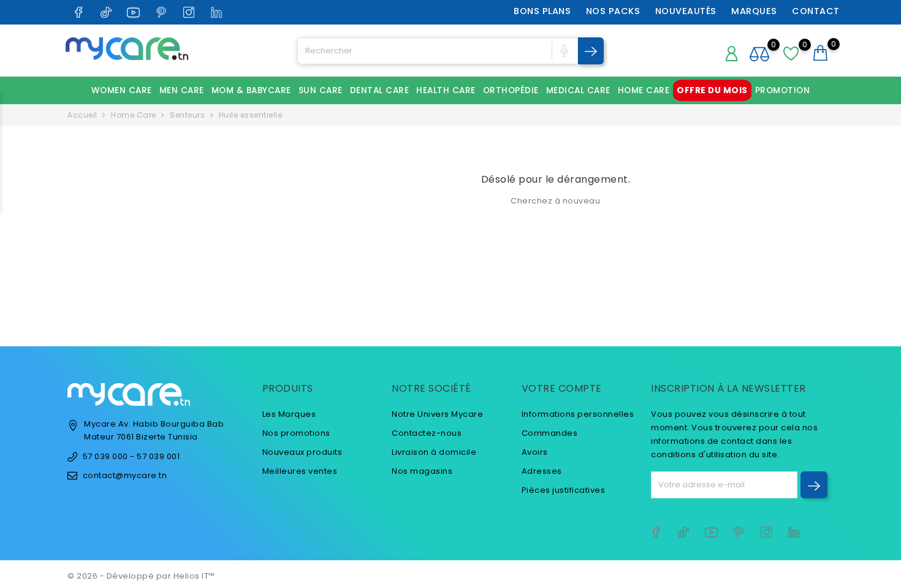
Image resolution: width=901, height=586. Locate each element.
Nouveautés (686, 11)
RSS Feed (360, 520)
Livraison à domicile (434, 452)
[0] (820, 53)
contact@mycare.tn (125, 475)
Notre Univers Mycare (437, 414)
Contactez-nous (427, 433)
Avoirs (535, 452)
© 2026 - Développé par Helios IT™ (141, 576)
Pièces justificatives (564, 490)
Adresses (542, 471)
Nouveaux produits (302, 452)
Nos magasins (422, 471)
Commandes (550, 433)
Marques (754, 11)
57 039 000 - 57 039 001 (131, 456)
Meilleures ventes (300, 471)
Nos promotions (296, 433)
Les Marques (289, 414)
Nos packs (613, 11)
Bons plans (542, 11)
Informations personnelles (578, 414)
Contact (816, 11)
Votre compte (562, 388)
